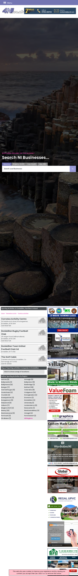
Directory (7, 164)
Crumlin (4, 395)
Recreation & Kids (11, 313)
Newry (3, 410)
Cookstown (5, 392)
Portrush (4, 416)
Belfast (27, 387)
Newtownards (6, 413)
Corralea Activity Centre (14, 318)
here (43, 573)
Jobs (42, 164)
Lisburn (4, 405)
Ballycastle (5, 382)
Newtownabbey (30, 410)
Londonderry (29, 405)
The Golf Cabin (8, 357)
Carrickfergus (6, 390)
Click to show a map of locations (16, 372)
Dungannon (5, 400)
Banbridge (28, 385)
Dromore (27, 398)
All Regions (28, 418)
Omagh (27, 413)
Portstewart (29, 416)
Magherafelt (6, 408)
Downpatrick (6, 398)
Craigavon (28, 392)
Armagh (27, 379)
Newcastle (28, 408)
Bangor (4, 387)
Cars (31, 164)
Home (3, 313)
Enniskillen (28, 400)
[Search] (73, 169)
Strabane (5, 418)
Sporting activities (23, 313)
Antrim (4, 379)
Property (18, 164)
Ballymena (5, 385)
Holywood (5, 403)
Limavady (28, 403)
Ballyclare (28, 382)
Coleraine (28, 390)
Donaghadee (29, 395)
